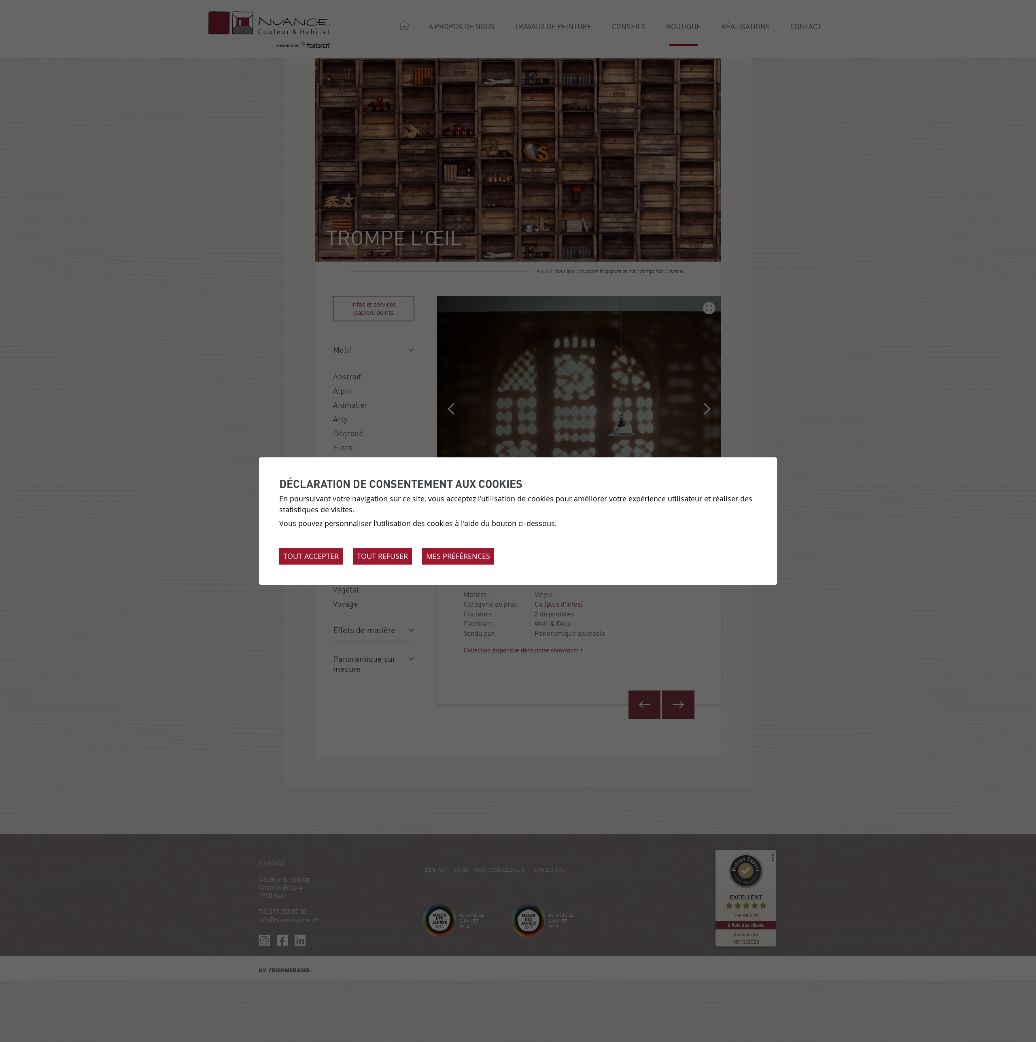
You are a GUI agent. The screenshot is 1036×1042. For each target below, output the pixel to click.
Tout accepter (311, 556)
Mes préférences (458, 556)
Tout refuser (382, 556)
